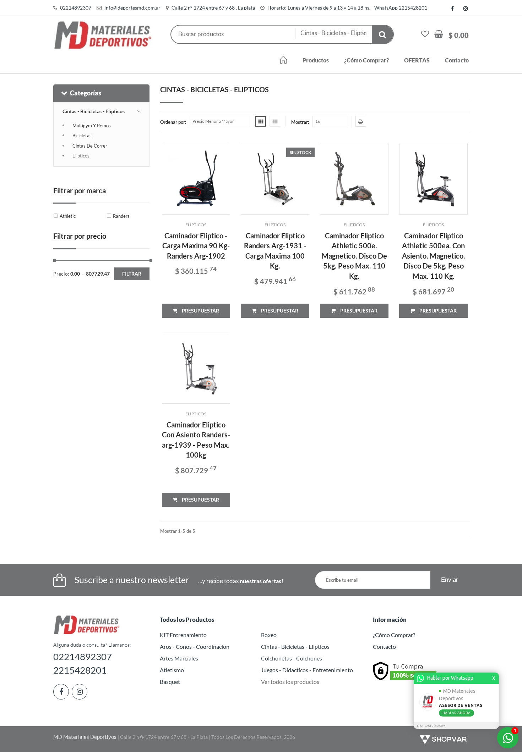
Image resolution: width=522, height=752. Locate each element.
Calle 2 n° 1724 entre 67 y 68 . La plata (213, 8)
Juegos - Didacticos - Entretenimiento (307, 670)
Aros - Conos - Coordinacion (194, 646)
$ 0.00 (458, 35)
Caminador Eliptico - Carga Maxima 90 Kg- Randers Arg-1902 (196, 245)
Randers (121, 216)
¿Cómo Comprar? (366, 60)
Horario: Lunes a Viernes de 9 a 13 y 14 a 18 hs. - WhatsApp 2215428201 (347, 8)
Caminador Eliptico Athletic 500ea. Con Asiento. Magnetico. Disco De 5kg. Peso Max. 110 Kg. (433, 255)
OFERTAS (417, 60)
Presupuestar (200, 311)
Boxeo (269, 634)
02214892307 (75, 8)
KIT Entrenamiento (183, 634)
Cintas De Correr (89, 146)
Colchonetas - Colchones (291, 658)
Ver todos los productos (290, 681)
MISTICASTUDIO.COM (431, 726)
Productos (316, 60)
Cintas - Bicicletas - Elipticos (93, 111)
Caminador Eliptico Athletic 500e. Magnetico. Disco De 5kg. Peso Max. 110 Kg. (354, 255)
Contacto (457, 60)
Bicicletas (82, 135)
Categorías (85, 93)
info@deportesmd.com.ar (132, 8)
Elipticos (80, 156)
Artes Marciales (179, 658)
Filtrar (131, 274)
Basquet (170, 681)
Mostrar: (300, 122)
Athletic (68, 216)
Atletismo (172, 670)
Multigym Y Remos (91, 125)
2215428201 (80, 670)
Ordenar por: (173, 122)
